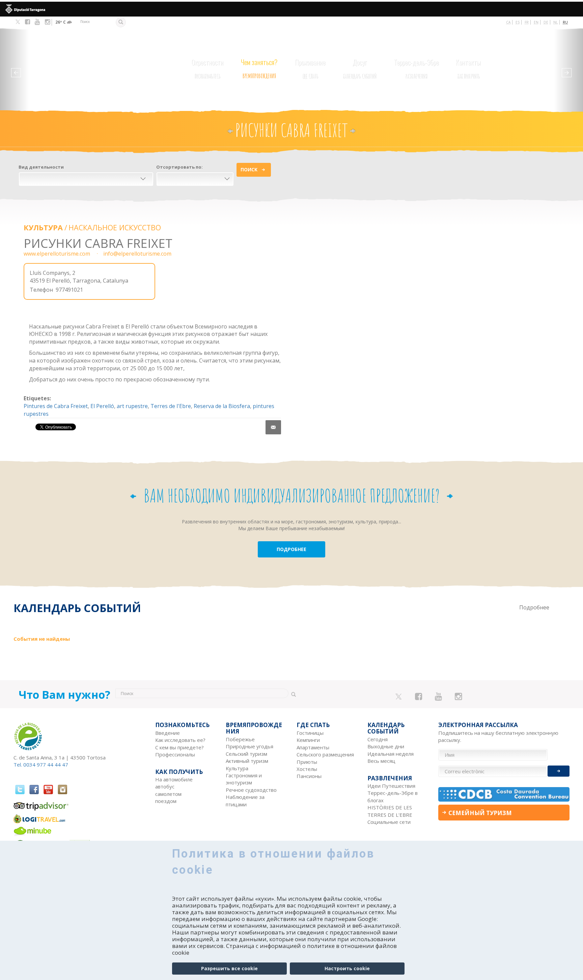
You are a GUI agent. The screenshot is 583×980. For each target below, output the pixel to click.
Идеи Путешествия (391, 785)
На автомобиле (174, 779)
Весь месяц (381, 760)
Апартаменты (313, 747)
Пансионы (309, 776)
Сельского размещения (325, 754)
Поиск (249, 169)
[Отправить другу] (273, 427)
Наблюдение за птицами (245, 800)
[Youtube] (37, 22)
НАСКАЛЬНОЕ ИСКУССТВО (114, 227)
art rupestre (132, 406)
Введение (167, 732)
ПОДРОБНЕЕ (291, 549)
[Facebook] (27, 22)
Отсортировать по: (179, 167)
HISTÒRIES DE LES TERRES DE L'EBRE (389, 811)
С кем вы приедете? (179, 747)
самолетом (168, 793)
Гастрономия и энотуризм (244, 779)
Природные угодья (249, 746)
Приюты (307, 761)
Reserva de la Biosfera (222, 406)
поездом (165, 801)
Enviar (559, 771)
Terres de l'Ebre (170, 406)
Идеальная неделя (390, 753)
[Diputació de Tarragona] (291, 9)
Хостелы (307, 769)
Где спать (310, 68)
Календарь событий (359, 68)
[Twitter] (17, 22)
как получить (468, 68)
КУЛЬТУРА (43, 227)
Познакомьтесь (207, 68)
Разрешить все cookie (229, 968)
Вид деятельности (41, 167)
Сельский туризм (246, 753)
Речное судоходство (251, 789)
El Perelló (102, 406)
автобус (164, 786)
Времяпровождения (259, 68)
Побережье (240, 739)
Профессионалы (175, 754)
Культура (237, 768)
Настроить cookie (347, 968)
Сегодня (377, 739)
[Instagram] (47, 22)
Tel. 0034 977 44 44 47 (40, 764)
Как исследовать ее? (180, 740)
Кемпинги (308, 740)
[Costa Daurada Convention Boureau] (504, 794)
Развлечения (416, 68)
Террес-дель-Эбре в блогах (392, 796)
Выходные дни (385, 746)
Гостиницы (310, 732)
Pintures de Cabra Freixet (56, 406)
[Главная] (68, 63)
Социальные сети (389, 821)
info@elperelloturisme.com (137, 253)
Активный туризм (247, 760)
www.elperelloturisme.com (57, 253)
